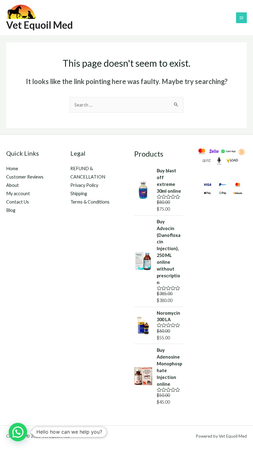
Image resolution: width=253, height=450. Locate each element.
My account (18, 193)
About (12, 185)
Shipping (78, 193)
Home (12, 168)
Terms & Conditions (90, 201)
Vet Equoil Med (39, 25)
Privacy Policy (84, 185)
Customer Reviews (25, 176)
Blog (10, 210)
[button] (18, 432)
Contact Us (17, 201)
